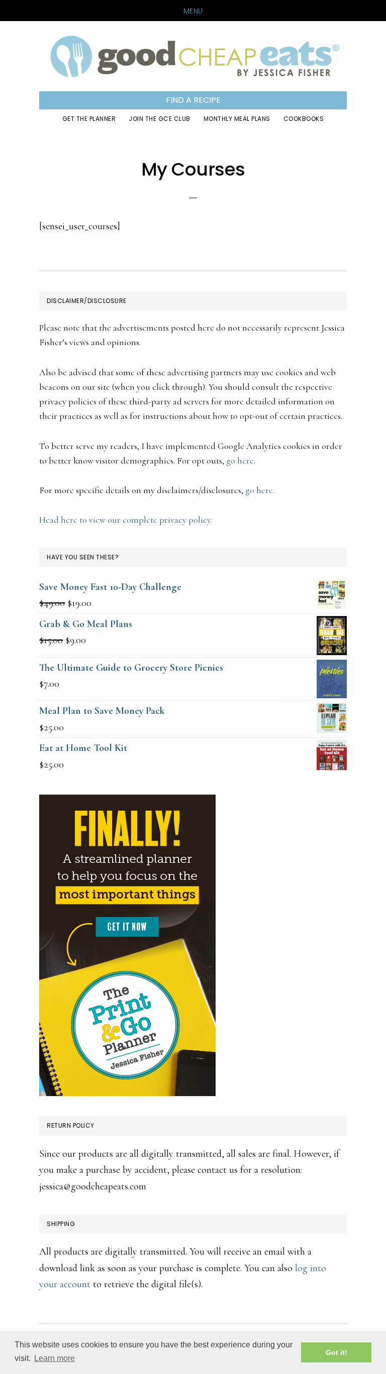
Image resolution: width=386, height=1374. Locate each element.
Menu (193, 11)
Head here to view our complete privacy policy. (125, 519)
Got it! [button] (336, 1352)
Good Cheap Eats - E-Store (192, 56)
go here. (240, 460)
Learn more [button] (54, 1358)
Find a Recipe (193, 100)
